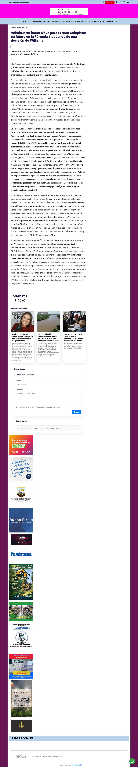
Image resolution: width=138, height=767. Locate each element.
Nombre (18, 380)
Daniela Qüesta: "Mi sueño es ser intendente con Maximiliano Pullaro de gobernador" (22, 337)
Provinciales (53, 21)
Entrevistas (94, 21)
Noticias (80, 21)
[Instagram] (124, 2)
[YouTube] (128, 2)
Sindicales (67, 21)
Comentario (19, 389)
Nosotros (108, 21)
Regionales (39, 21)
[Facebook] (120, 2)
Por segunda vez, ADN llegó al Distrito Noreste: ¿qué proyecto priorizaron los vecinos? (74, 337)
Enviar (76, 412)
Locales (25, 21)
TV (116, 21)
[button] (103, 2)
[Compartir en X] (19, 301)
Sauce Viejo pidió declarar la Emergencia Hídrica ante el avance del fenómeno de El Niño (48, 337)
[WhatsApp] (116, 2)
